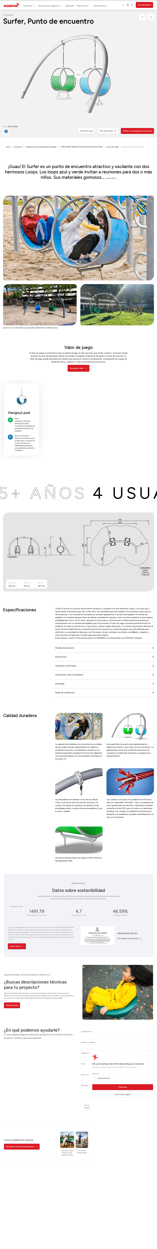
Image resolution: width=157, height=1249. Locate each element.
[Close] (150, 1056)
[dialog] (78, 624)
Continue (122, 1087)
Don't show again (123, 1094)
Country (95, 1074)
